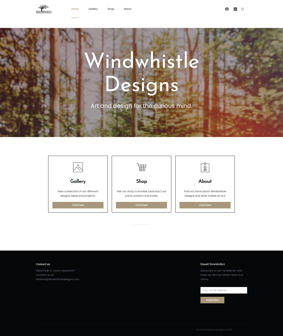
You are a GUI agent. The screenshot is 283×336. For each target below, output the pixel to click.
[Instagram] (235, 9)
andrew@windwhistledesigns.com (57, 279)
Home (75, 9)
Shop (111, 9)
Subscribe (212, 300)
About (128, 9)
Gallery (93, 9)
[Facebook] (227, 9)
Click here (78, 205)
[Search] (242, 9)
